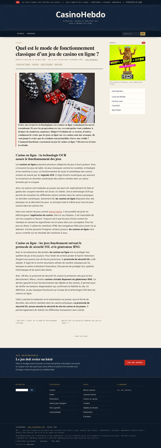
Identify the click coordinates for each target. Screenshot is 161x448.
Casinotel (116, 105)
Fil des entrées (124, 390)
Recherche (20, 384)
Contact (86, 403)
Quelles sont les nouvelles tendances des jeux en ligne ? (81, 322)
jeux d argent (46, 64)
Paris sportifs (55, 407)
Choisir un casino (90, 399)
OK (143, 34)
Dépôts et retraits (90, 407)
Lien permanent (91, 59)
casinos (35, 64)
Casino (19, 42)
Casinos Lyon (117, 101)
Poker (52, 394)
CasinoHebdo (55, 412)
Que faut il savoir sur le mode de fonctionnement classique (36, 322)
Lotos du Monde (118, 97)
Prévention (54, 399)
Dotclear (30, 444)
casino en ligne (23, 64)
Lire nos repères (135, 362)
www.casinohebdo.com (36, 427)
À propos (87, 416)
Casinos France (89, 394)
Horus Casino (55, 211)
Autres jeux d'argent (58, 403)
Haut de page (81, 336)
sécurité (58, 64)
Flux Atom (56, 441)
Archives (43, 441)
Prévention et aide (134, 2)
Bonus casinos (89, 390)
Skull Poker (116, 110)
